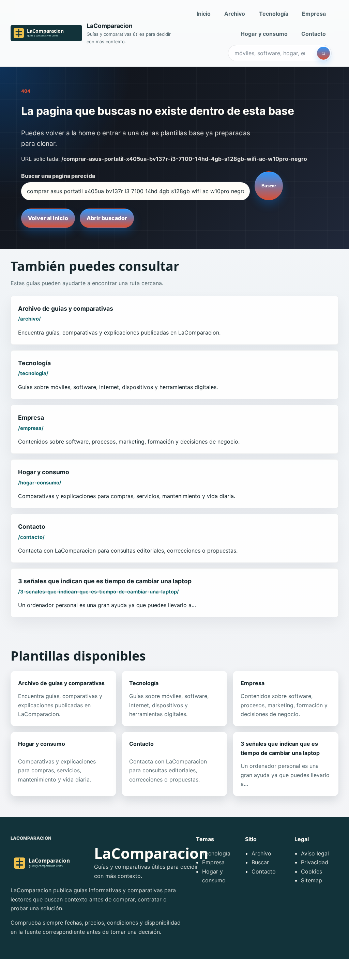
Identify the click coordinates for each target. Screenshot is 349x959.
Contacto (313, 33)
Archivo (234, 13)
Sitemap (311, 880)
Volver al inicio (48, 218)
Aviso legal (315, 853)
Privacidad (314, 862)
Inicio (204, 13)
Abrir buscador (107, 218)
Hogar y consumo (264, 33)
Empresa (314, 13)
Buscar (268, 185)
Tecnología (273, 13)
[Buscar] (323, 53)
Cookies (311, 871)
